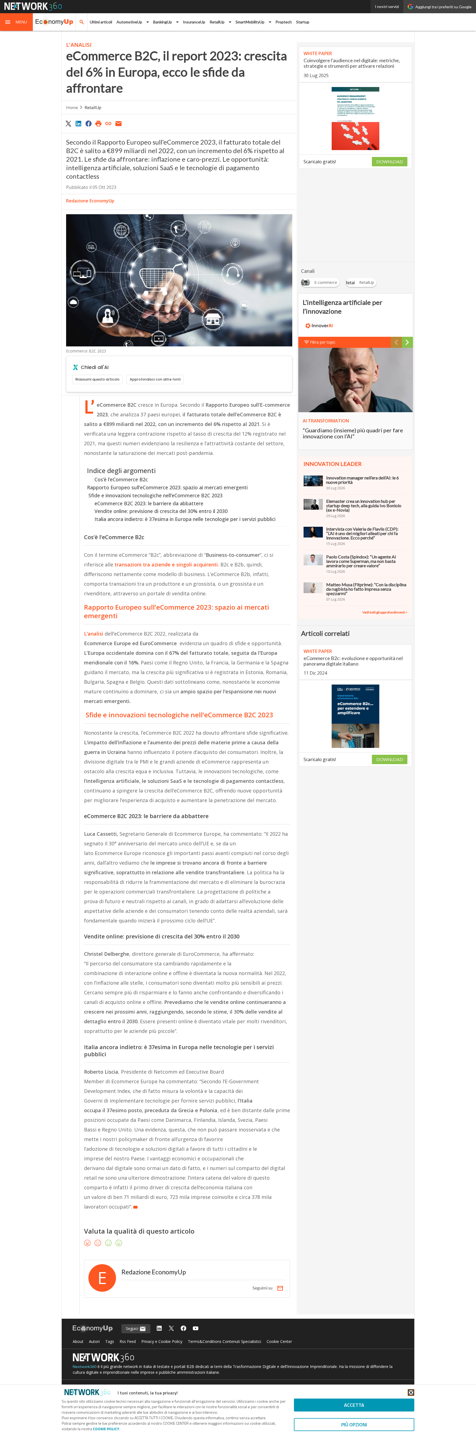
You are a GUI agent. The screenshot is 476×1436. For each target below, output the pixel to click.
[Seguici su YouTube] (195, 1328)
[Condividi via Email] (118, 123)
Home (72, 107)
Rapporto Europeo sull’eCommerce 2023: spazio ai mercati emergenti (167, 487)
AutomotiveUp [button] (129, 22)
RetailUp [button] (217, 22)
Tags (109, 1341)
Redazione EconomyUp (90, 201)
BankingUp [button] (162, 22)
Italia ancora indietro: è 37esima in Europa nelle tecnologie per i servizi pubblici (184, 519)
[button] (16, 22)
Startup (302, 22)
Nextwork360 (84, 1366)
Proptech (283, 22)
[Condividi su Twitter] (68, 123)
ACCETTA (354, 1405)
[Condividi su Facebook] (88, 123)
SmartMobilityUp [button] (250, 22)
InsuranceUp (194, 22)
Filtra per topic (323, 342)
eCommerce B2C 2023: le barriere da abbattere (148, 503)
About (78, 1341)
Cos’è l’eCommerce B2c (121, 479)
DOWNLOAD (389, 161)
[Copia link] (108, 123)
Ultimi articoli (101, 22)
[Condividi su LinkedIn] (78, 123)
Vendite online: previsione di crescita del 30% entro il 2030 (161, 511)
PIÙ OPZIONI (354, 1424)
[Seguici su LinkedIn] (159, 1328)
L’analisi (93, 633)
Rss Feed (128, 1341)
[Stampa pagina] (98, 123)
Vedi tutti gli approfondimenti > (385, 612)
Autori (94, 1341)
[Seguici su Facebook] (183, 1328)
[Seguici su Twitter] (171, 1328)
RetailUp (93, 107)
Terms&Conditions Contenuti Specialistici (224, 1341)
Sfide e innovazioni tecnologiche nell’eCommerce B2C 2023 (155, 495)
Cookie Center (279, 1341)
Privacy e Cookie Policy (161, 1341)
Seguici (132, 1328)
